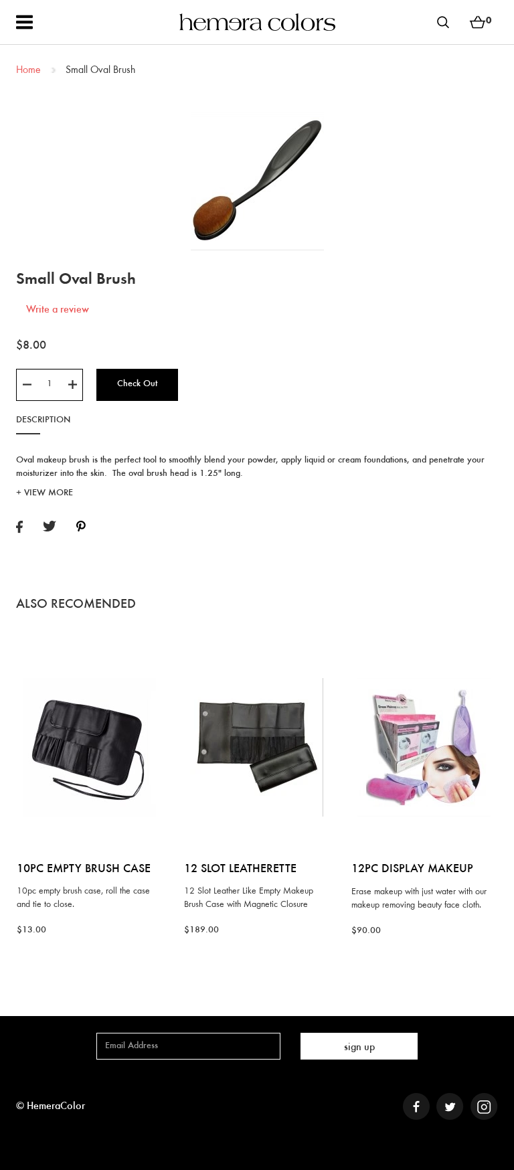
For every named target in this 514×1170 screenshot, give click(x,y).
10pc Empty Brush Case (84, 869)
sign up (359, 1047)
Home (28, 70)
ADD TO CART (89, 646)
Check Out (137, 384)
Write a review (57, 310)
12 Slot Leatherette (240, 869)
